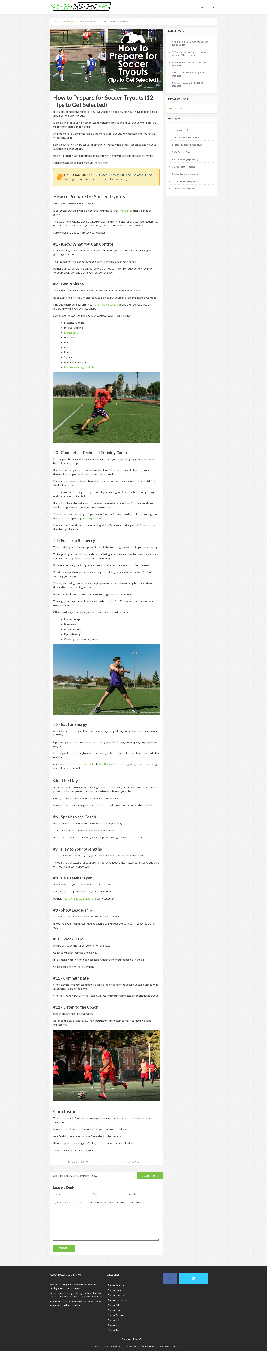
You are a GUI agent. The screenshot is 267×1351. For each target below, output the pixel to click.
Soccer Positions (116, 1315)
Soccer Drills (114, 1290)
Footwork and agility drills (79, 367)
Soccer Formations (117, 1299)
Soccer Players (134, 1162)
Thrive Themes (147, 1346)
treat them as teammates (77, 898)
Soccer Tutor (175, 108)
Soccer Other (114, 1305)
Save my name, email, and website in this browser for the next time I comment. (102, 1202)
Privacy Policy (139, 1339)
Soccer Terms (115, 1330)
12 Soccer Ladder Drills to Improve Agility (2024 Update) (190, 53)
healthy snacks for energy (114, 764)
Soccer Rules (114, 1320)
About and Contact (208, 7)
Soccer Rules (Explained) (185, 159)
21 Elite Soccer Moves (183, 188)
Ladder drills (71, 332)
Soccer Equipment (117, 1295)
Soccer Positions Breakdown (187, 144)
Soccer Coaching (116, 1284)
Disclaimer (126, 1339)
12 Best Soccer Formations (186, 137)
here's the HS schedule (106, 304)
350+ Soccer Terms (182, 152)
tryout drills (125, 210)
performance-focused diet (78, 764)
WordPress (172, 1346)
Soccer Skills (114, 1324)
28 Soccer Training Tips (184, 181)
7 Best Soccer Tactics (183, 166)
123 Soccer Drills (180, 130)
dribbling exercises (93, 518)
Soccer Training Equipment (186, 173)
